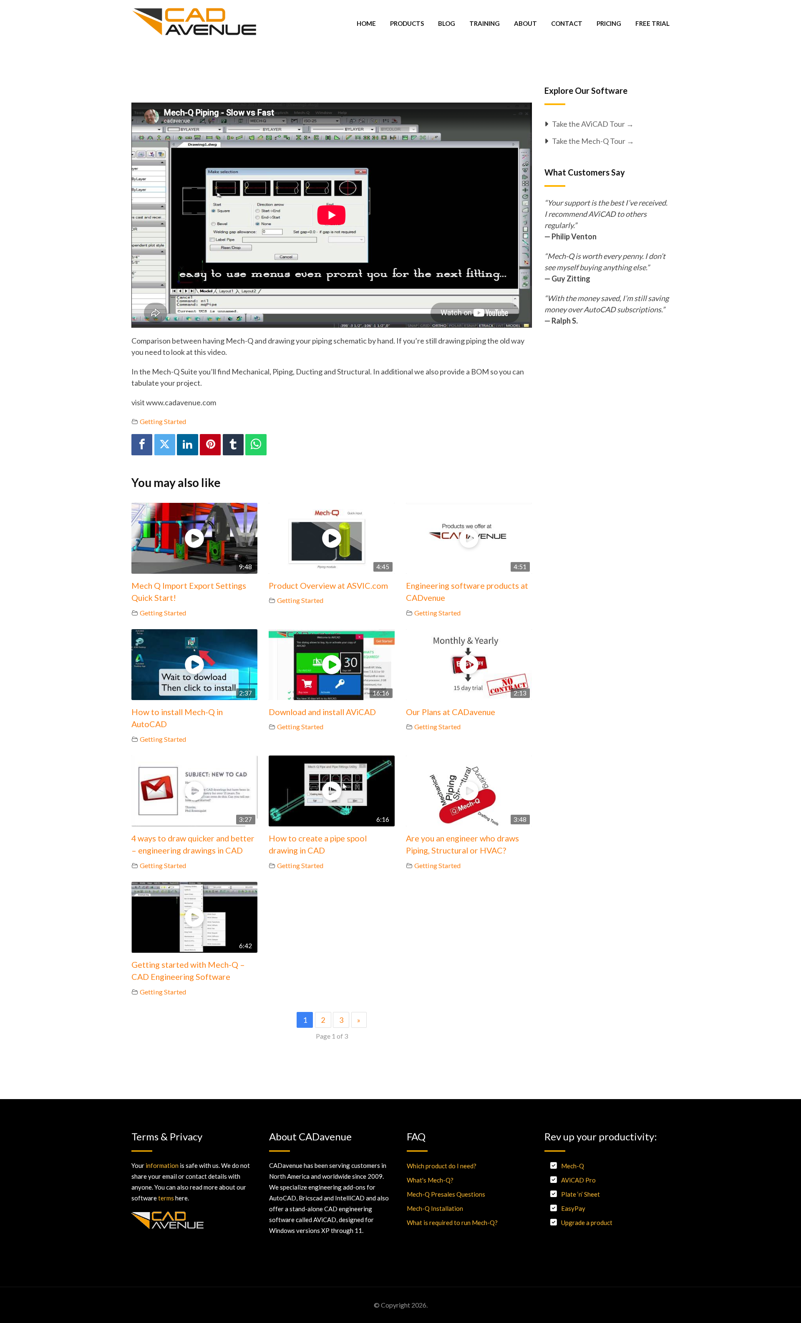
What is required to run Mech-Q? (452, 1222)
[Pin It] (210, 444)
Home (366, 23)
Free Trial (652, 23)
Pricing (609, 23)
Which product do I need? (441, 1166)
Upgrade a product (586, 1222)
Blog (446, 23)
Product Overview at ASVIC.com (328, 585)
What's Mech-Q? (430, 1180)
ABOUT (525, 23)
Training (484, 23)
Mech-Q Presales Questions (446, 1194)
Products (407, 23)
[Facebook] (141, 444)
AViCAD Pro (578, 1180)
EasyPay (573, 1208)
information (162, 1165)
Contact (566, 23)
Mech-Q (572, 1166)
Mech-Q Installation (435, 1208)
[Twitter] (164, 444)
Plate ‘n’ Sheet (580, 1194)
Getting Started (163, 421)
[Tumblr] (233, 444)
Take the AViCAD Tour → (593, 123)
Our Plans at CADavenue (450, 712)
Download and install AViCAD (322, 712)
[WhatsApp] (255, 444)
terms (166, 1198)
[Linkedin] (187, 444)
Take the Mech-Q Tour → (593, 141)
